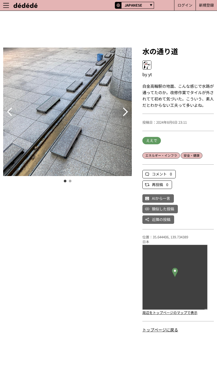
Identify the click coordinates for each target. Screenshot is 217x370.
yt (150, 74)
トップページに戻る (160, 329)
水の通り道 (160, 51)
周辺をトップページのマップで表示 (169, 312)
